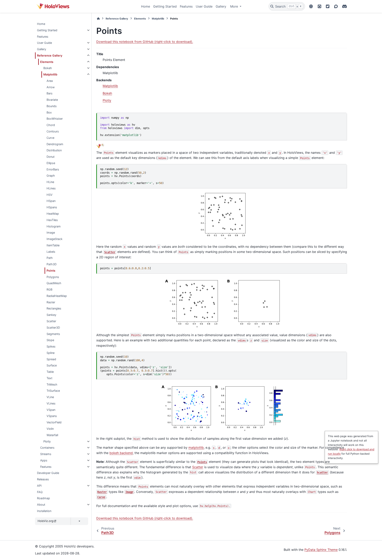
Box (49, 112)
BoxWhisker (55, 118)
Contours (53, 131)
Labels (51, 251)
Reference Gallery (49, 55)
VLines (51, 403)
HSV (50, 194)
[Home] (98, 19)
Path (50, 257)
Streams (45, 454)
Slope (50, 340)
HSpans (52, 207)
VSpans (52, 416)
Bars (50, 93)
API (39, 485)
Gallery (221, 6)
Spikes (51, 346)
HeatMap (53, 213)
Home (145, 6)
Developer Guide (48, 473)
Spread (51, 359)
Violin (50, 428)
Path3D (52, 264)
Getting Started (165, 6)
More (234, 6)
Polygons (53, 277)
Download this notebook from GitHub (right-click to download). (144, 42)
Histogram (54, 226)
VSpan (51, 409)
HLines (51, 188)
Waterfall (52, 435)
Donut (51, 156)
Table (50, 371)
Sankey (51, 314)
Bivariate (52, 99)
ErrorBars (53, 169)
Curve (50, 137)
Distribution (54, 150)
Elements (46, 62)
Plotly (47, 441)
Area (50, 80)
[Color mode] (311, 6)
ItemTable (53, 245)
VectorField (54, 422)
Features (186, 6)
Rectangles (54, 308)
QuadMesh (54, 283)
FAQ (40, 492)
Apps (43, 460)
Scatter (51, 321)
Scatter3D (53, 327)
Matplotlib (50, 74)
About (41, 504)
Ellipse (51, 163)
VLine (50, 397)
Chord (51, 125)
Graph (51, 175)
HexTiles (52, 220)
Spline (51, 352)
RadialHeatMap (57, 296)
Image (51, 232)
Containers (47, 447)
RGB (49, 289)
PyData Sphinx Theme (321, 550)
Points (51, 270)
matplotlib (196, 447)
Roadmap (43, 498)
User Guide (204, 6)
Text (49, 378)
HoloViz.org (45, 521)
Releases (43, 479)
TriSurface (53, 390)
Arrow (51, 87)
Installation (44, 511)
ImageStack (54, 239)
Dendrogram (55, 144)
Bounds (52, 106)
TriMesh (52, 384)
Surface (52, 365)
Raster (51, 302)
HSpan (51, 201)
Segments (53, 334)
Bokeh (47, 68)
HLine (50, 182)
